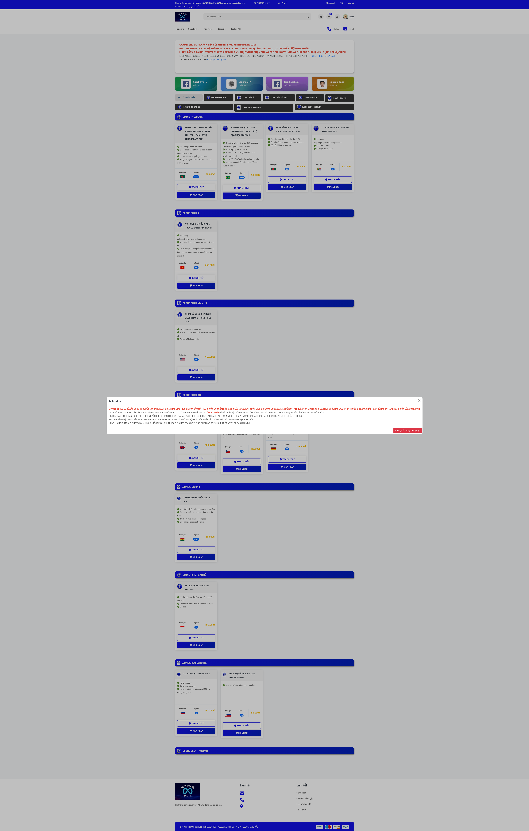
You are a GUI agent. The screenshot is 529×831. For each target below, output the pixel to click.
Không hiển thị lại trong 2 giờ (407, 430)
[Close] (419, 400)
